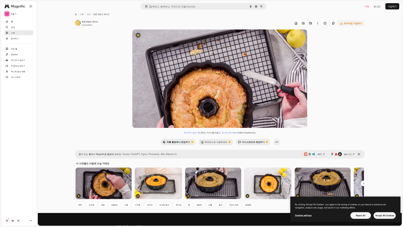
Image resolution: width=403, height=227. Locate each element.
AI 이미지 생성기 (191, 132)
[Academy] (12, 220)
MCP (320, 154)
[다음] (363, 183)
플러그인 (348, 154)
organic (114, 204)
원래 (150, 35)
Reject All (360, 215)
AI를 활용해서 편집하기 (176, 142)
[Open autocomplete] (145, 6)
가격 (367, 6)
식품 (126, 204)
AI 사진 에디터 (228, 132)
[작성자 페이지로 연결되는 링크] (78, 23)
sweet (199, 204)
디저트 (137, 204)
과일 (103, 204)
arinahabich (87, 24)
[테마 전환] (18, 220)
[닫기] (359, 154)
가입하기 (392, 6)
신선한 (91, 204)
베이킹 (179, 204)
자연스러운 (233, 204)
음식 (220, 204)
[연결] (6, 220)
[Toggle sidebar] (30, 6)
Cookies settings (303, 215)
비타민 (150, 204)
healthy (248, 204)
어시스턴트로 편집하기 (251, 142)
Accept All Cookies (384, 215)
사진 (88, 14)
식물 (210, 204)
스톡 (82, 14)
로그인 (377, 6)
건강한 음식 (164, 204)
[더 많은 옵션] (318, 23)
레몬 (80, 204)
